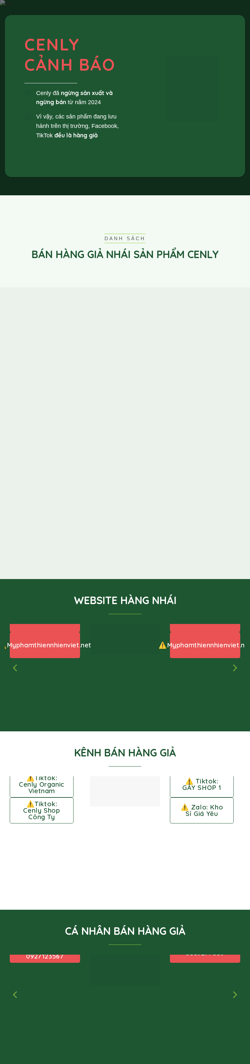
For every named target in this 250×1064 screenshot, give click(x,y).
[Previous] (15, 668)
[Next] (234, 668)
